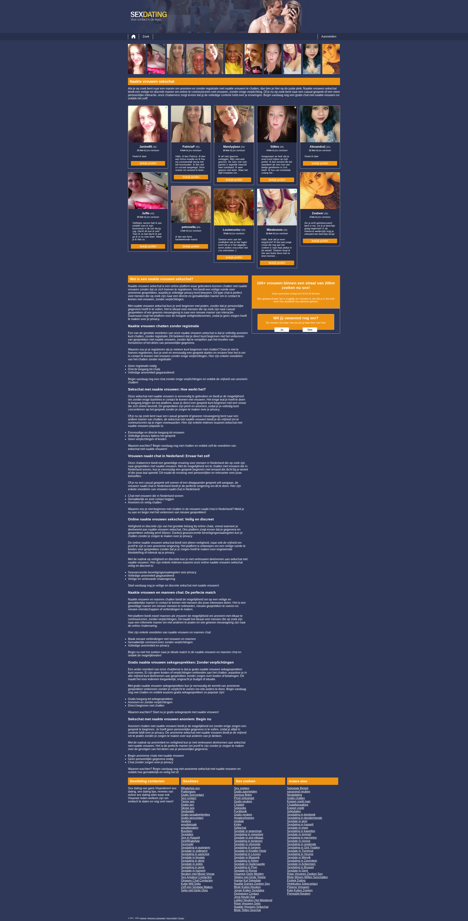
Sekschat (240, 827)
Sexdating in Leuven (247, 854)
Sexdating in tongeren (248, 840)
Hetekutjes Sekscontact (302, 883)
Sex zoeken (241, 788)
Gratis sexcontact (192, 817)
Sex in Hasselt (190, 837)
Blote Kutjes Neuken (247, 887)
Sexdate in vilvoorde (247, 844)
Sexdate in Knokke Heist (250, 850)
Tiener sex (188, 801)
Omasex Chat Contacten (197, 880)
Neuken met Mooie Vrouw (197, 873)
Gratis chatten (296, 798)
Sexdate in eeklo (192, 864)
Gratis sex (187, 804)
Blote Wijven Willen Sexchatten (307, 877)
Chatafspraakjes (297, 804)
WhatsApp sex (190, 788)
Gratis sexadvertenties (195, 814)
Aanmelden (328, 36)
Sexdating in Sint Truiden (303, 847)
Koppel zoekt (295, 808)
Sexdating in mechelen (302, 837)
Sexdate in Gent (297, 870)
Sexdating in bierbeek (301, 814)
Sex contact (188, 798)
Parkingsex (188, 791)
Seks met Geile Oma (194, 890)
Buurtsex (187, 831)
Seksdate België (297, 788)
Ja (281, 329)
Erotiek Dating (296, 880)
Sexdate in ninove (298, 840)
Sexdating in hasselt (300, 824)
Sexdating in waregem (195, 847)
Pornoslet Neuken (298, 893)
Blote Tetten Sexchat (247, 910)
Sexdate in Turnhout (300, 850)
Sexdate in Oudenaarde (249, 864)
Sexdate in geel (297, 821)
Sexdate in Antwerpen (301, 864)
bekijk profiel (148, 163)
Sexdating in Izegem (247, 847)
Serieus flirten (243, 794)
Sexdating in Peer (245, 867)
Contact (181, 918)
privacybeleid (172, 918)
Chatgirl (239, 804)
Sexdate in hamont (193, 870)
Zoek (146, 36)
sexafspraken (189, 827)
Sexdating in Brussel (300, 867)
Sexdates (187, 834)
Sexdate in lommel (299, 834)
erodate (239, 821)
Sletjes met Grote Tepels (250, 877)
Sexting (186, 821)
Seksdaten (294, 811)
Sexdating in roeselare (248, 834)
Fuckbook (240, 811)
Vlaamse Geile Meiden (249, 873)
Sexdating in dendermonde (304, 817)
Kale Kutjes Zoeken (300, 890)
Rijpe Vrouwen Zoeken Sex (305, 873)
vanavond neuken (298, 791)
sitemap (143, 918)
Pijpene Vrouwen (298, 887)
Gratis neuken (243, 801)
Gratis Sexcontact (192, 794)
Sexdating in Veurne (300, 854)
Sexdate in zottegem (194, 850)
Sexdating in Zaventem (302, 860)
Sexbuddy (187, 811)
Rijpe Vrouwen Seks (247, 903)
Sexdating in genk (192, 867)
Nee (309, 329)
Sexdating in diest (192, 860)
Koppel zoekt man (298, 801)
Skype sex (188, 808)
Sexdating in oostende (301, 844)
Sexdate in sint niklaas (248, 837)
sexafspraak (189, 824)
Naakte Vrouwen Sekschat (251, 906)
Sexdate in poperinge (248, 831)
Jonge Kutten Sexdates (249, 890)
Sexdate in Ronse (245, 870)
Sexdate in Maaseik (247, 857)
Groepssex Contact (246, 893)
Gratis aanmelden (245, 791)
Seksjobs (240, 808)
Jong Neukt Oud (244, 896)
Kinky (237, 824)
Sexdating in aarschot (195, 854)
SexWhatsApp (190, 840)
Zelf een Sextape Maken (197, 887)
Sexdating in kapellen (301, 831)
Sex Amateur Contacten (196, 877)
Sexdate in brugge (193, 857)
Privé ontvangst (244, 798)
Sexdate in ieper (297, 827)
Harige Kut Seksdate (247, 880)
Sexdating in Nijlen (246, 860)
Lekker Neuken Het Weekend (253, 900)
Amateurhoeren (244, 817)
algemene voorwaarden (156, 918)
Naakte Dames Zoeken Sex (252, 883)
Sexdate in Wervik (299, 857)
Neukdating (294, 794)
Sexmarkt (187, 844)
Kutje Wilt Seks (191, 883)
